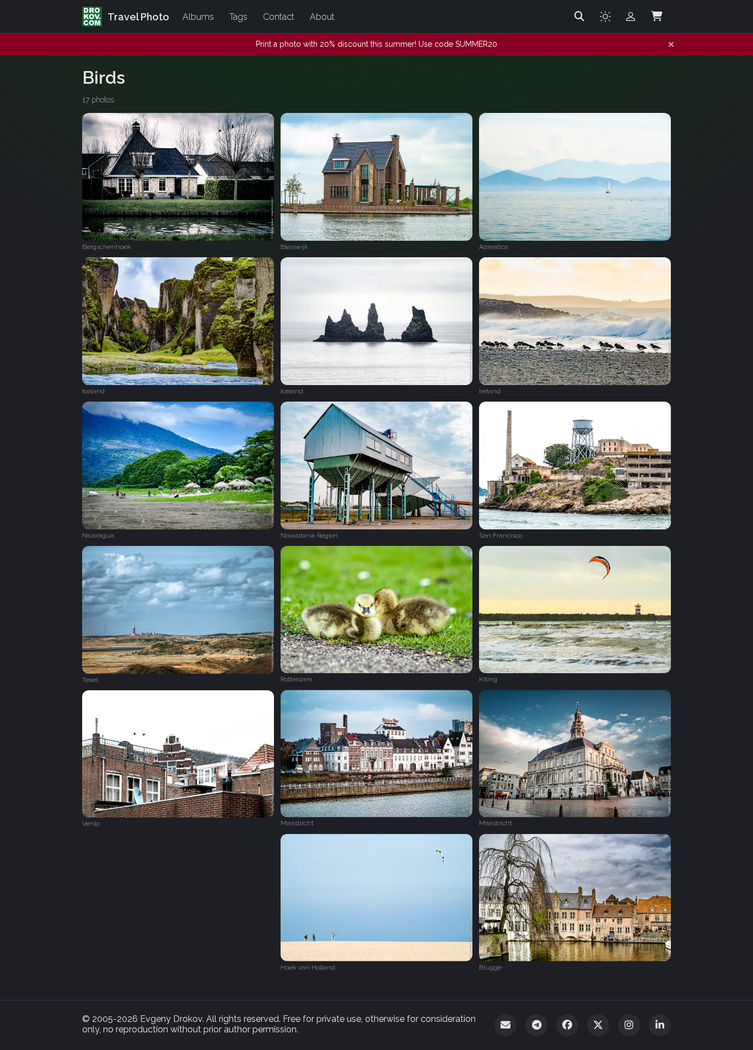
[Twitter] (598, 1025)
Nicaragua (98, 535)
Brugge (490, 967)
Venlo (90, 823)
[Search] (579, 16)
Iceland (93, 391)
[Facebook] (567, 1025)
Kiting (488, 679)
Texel (90, 680)
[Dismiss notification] (671, 44)
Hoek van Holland (308, 967)
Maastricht (297, 823)
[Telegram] (536, 1025)
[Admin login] (630, 16)
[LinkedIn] (660, 1025)
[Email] (505, 1025)
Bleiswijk (294, 247)
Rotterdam (296, 679)
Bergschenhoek (106, 247)
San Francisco (500, 535)
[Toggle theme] (605, 16)
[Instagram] (629, 1025)
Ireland (490, 391)
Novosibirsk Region (309, 535)
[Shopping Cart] (656, 16)
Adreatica (493, 247)
